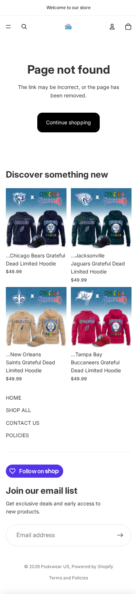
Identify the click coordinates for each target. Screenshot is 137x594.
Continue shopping (68, 122)
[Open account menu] (112, 27)
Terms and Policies (68, 578)
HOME (13, 398)
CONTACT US (22, 423)
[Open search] (24, 27)
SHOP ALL (18, 410)
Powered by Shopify (92, 566)
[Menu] (8, 26)
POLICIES (17, 435)
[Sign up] (120, 535)
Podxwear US (55, 566)
